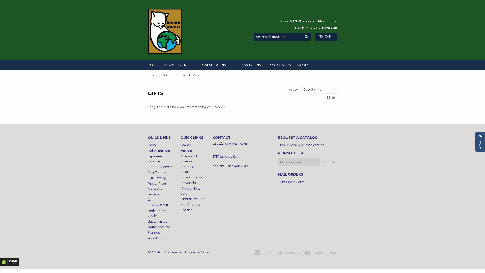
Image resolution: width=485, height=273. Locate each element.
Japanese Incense (212, 65)
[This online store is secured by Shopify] (9, 265)
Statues (154, 233)
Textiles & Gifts (159, 205)
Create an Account (324, 27)
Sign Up (329, 162)
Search (185, 145)
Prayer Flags (157, 183)
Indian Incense (177, 65)
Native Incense (159, 227)
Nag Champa (280, 65)
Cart (328, 36)
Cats (151, 200)
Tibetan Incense (248, 65)
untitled (186, 210)
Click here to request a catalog (301, 145)
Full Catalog (157, 178)
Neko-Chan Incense (169, 252)
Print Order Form (291, 182)
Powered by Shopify (197, 252)
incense (186, 151)
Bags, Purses (157, 221)
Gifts (165, 75)
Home (153, 65)
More (302, 65)
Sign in (299, 27)
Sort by (293, 89)
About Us (155, 238)
